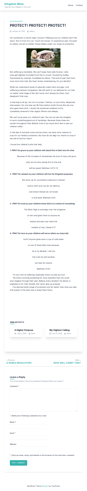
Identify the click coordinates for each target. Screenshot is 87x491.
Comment (14, 386)
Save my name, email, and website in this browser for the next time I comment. (43, 455)
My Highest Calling (60, 330)
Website (13, 444)
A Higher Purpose (23, 330)
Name (13, 422)
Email (12, 433)
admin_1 (32, 31)
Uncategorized (16, 21)
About (70, 5)
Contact (79, 5)
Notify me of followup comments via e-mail (29, 416)
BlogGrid (45, 486)
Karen (33, 333)
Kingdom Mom (14, 4)
